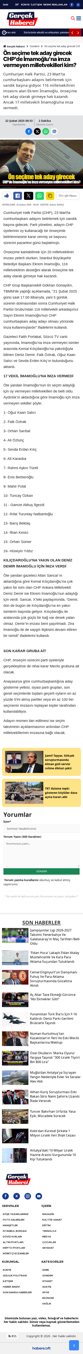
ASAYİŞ (46, 1287)
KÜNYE (25, 4)
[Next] (78, 32)
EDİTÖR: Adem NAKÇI (52, 204)
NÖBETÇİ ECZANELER (16, 1253)
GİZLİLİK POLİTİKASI (15, 1275)
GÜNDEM (47, 1275)
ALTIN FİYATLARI (13, 1242)
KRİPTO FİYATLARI (14, 1248)
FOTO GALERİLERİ (13, 1220)
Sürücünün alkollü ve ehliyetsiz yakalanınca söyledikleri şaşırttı (45, 32)
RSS (14, 1336)
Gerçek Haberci (15, 46)
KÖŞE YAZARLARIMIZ (16, 1214)
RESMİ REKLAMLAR (55, 4)
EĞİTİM (46, 1225)
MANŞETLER (10, 1225)
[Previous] (72, 32)
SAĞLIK (46, 1303)
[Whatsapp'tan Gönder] (39, 196)
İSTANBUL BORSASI (15, 1231)
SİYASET (47, 1281)
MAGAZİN (48, 1214)
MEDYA (46, 1236)
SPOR (45, 1292)
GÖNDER (41, 871)
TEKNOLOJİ (49, 1231)
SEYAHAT (48, 1248)
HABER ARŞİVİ (11, 1287)
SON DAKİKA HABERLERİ (17, 1292)
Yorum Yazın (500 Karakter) (22, 837)
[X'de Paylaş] (28, 196)
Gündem (34, 46)
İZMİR (45, 1270)
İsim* (7, 821)
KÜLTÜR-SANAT (52, 1220)
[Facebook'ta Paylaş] (17, 196)
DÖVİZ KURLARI (12, 1236)
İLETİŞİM (36, 4)
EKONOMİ (48, 1298)
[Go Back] (74, 1345)
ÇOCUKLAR (49, 1242)
